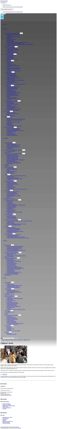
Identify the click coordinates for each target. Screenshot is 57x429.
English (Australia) (13, 6)
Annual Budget (10, 299)
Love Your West (8, 275)
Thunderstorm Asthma (11, 133)
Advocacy (7, 226)
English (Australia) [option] (13, 11)
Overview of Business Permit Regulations (14, 247)
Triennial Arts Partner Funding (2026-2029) (14, 178)
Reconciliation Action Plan (12, 304)
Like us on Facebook (6, 403)
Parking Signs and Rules (11, 106)
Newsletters (9, 329)
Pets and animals (8, 85)
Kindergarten (9, 35)
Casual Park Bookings (11, 173)
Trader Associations (10, 262)
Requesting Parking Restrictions (12, 110)
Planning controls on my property (13, 113)
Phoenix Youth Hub (10, 41)
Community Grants (10, 176)
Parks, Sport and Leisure (9, 167)
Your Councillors (8, 282)
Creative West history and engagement (14, 234)
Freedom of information (11, 317)
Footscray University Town (10, 198)
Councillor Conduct (10, 284)
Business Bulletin (10, 259)
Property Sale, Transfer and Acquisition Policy (15, 323)
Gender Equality (10, 56)
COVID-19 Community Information (13, 128)
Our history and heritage (11, 216)
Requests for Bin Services (11, 74)
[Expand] (4, 31)
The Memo (9, 327)
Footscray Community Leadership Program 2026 (13, 150)
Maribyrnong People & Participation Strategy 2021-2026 (17, 189)
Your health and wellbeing (11, 55)
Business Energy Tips (11, 271)
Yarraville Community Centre (12, 157)
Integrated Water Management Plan (13, 68)
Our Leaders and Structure (9, 294)
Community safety (10, 57)
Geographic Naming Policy (12, 322)
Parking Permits (10, 102)
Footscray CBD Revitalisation (12, 273)
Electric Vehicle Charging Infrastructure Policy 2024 (16, 223)
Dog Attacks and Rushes (11, 93)
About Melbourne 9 (10, 292)
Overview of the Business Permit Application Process (16, 250)
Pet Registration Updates (11, 90)
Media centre (9, 333)
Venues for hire (9, 163)
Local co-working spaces (11, 264)
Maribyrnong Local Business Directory (12, 274)
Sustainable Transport (11, 108)
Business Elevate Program (11, 253)
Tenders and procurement (9, 256)
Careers (6, 313)
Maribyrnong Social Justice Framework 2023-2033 (16, 309)
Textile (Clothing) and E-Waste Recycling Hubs (15, 80)
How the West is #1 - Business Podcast (14, 261)
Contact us (7, 332)
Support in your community (10, 46)
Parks (8, 170)
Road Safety (9, 105)
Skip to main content (4, 0)
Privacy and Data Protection (12, 318)
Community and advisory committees (13, 330)
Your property (7, 111)
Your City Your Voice (6, 423)
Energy (8, 63)
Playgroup (9, 38)
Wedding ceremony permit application (13, 195)
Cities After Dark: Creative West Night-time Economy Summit (18, 237)
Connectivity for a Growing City (13, 230)
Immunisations (9, 37)
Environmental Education (11, 64)
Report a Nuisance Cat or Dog (12, 95)
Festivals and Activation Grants (12, 177)
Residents (5, 28)
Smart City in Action (10, 222)
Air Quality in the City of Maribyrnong (14, 67)
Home (3, 339)
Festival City (7, 165)
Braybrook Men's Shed (11, 160)
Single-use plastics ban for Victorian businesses (15, 268)
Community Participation (9, 181)
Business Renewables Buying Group (13, 269)
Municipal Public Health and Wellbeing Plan (15, 298)
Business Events (10, 254)
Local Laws (7, 312)
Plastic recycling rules (11, 79)
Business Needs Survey (11, 260)
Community (6, 138)
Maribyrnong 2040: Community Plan (13, 306)
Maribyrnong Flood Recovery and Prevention (15, 231)
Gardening (9, 69)
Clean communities (10, 58)
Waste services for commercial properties (14, 267)
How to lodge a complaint (11, 334)
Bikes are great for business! (12, 266)
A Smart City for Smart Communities (11, 219)
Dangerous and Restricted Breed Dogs (14, 92)
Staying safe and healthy (9, 54)
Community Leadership (11, 187)
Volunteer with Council (11, 182)
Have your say (9, 326)
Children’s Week (10, 201)
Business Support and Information (11, 258)
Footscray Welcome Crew (11, 143)
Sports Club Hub (10, 172)
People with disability (11, 47)
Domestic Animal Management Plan (13, 98)
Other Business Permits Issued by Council (14, 248)
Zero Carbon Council (11, 307)
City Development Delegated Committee (14, 291)
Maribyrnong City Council (7, 417)
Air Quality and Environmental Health (14, 229)
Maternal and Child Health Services (13, 34)
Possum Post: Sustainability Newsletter (14, 70)
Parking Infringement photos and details (14, 109)
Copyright (2, 427)
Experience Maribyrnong (11, 218)
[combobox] (7, 9)
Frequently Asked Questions (12, 251)
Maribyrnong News (10, 328)
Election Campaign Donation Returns (13, 287)
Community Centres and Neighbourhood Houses (13, 153)
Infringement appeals (10, 311)
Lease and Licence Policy (11, 321)
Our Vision (7, 293)
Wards (8, 283)
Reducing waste (10, 62)
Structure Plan (9, 147)
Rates (6, 116)
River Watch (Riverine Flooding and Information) (16, 130)
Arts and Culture (8, 152)
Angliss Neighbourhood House (12, 158)
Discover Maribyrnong (9, 214)
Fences (8, 114)
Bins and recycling (8, 72)
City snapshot (9, 215)
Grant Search (9, 179)
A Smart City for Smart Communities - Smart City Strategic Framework (19, 220)
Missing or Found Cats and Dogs (13, 94)
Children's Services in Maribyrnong (13, 36)
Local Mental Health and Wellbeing (13, 228)
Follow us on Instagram (7, 407)
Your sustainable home (11, 115)
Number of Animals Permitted (12, 88)
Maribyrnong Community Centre (13, 156)
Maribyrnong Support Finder (12, 52)
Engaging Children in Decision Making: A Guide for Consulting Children (20, 44)
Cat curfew (9, 99)
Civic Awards (9, 202)
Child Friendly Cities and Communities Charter (15, 43)
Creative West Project (11, 148)
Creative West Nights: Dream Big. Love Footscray (16, 236)
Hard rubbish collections (11, 73)
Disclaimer (6, 427)
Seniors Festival (10, 203)
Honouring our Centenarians (12, 51)
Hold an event (7, 190)
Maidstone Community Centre (12, 155)
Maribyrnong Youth (6, 422)
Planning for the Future (11, 39)
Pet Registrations (10, 89)
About (5, 277)
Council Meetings (8, 288)
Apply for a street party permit (12, 193)
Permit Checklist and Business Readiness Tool (15, 246)
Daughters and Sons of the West (12, 184)
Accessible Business (10, 270)
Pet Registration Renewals (11, 91)
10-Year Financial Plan (11, 300)
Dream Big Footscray (8, 142)
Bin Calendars (9, 83)
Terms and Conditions (11, 151)
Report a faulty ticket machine (12, 104)
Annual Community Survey (12, 305)
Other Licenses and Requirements (13, 249)
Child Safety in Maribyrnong (12, 45)
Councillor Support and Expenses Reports (14, 285)
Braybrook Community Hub (12, 154)
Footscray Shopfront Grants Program (13, 144)
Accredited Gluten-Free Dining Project (14, 272)
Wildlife (8, 96)
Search (1, 338)
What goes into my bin (11, 77)
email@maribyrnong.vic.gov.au (6, 395)
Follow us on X (5, 406)
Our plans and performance (9, 296)
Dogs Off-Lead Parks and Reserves (13, 86)
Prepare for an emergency (11, 134)
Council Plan (9, 297)
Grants (6, 174)
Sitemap (17, 427)
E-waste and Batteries (11, 81)
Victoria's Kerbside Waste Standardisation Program (16, 84)
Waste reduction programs (11, 75)
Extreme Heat (9, 132)
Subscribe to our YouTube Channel (9, 405)
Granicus (19, 428)
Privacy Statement (12, 427)
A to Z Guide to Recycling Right (13, 76)
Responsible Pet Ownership (12, 87)
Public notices (9, 316)
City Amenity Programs (11, 265)
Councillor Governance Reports (12, 286)
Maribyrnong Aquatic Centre (12, 59)
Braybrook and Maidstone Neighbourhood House (16, 159)
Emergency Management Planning (13, 129)
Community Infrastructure (11, 232)
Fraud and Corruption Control (12, 319)
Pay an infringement (10, 103)
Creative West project (8, 233)
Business (5, 240)
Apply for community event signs (13, 191)
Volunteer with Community (12, 183)
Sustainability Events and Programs (13, 65)
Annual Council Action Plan (12, 302)
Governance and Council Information (11, 315)
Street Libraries (9, 185)
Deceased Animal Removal (12, 97)
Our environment (8, 60)
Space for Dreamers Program (12, 145)
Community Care (10, 50)
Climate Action (9, 61)
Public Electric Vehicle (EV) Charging (14, 224)
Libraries (6, 164)
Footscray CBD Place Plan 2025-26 (13, 146)
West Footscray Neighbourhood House (14, 162)
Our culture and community (12, 217)
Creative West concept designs (12, 235)
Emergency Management (9, 127)
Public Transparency (10, 320)
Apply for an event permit (11, 192)
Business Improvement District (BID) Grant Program (16, 175)
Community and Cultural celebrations (11, 199)
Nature (8, 66)
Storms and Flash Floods (11, 131)
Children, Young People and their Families (12, 33)
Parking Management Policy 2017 (13, 107)
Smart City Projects (10, 221)
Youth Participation (10, 188)
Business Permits (8, 245)
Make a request (7, 310)
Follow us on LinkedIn (7, 404)
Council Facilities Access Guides (13, 49)
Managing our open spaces (12, 171)
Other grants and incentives (12, 263)
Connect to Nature (10, 186)
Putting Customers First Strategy (12, 303)
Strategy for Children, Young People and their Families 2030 (17, 42)
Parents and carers (10, 40)
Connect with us (8, 325)
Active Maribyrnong (10, 168)
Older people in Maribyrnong (12, 48)
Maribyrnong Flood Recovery (12, 135)
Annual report (9, 301)
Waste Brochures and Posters (12, 82)
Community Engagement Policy (12, 324)
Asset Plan (9, 308)
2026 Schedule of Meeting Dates (13, 290)
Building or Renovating (11, 112)
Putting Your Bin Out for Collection (13, 78)
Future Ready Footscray (11, 227)
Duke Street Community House (12, 161)
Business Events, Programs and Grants (11, 252)
